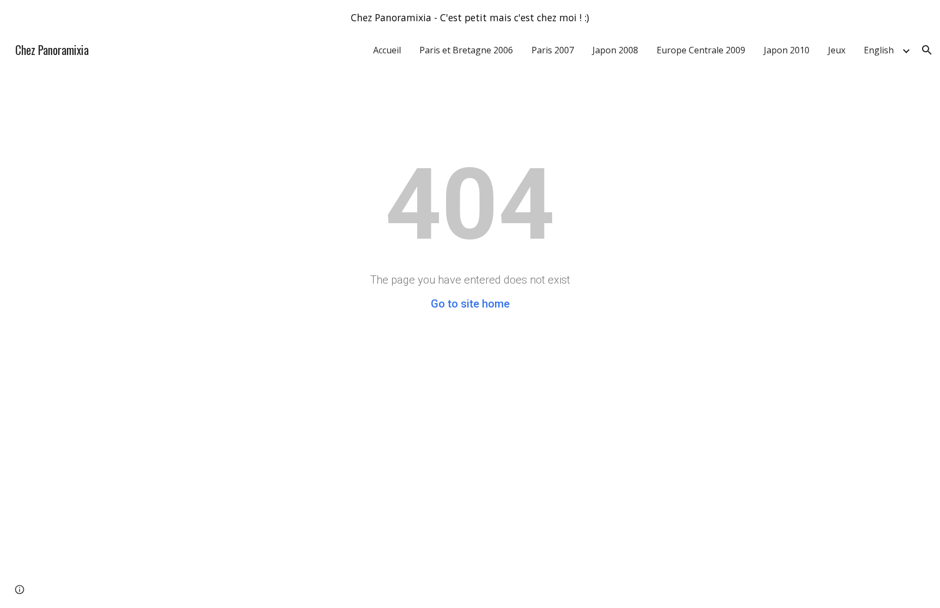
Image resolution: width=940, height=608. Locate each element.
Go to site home (470, 303)
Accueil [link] (387, 50)
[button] (927, 50)
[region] (470, 17)
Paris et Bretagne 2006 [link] (466, 50)
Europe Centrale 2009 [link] (701, 50)
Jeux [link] (836, 50)
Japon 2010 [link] (786, 50)
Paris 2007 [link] (552, 50)
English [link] (879, 50)
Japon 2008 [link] (615, 50)
